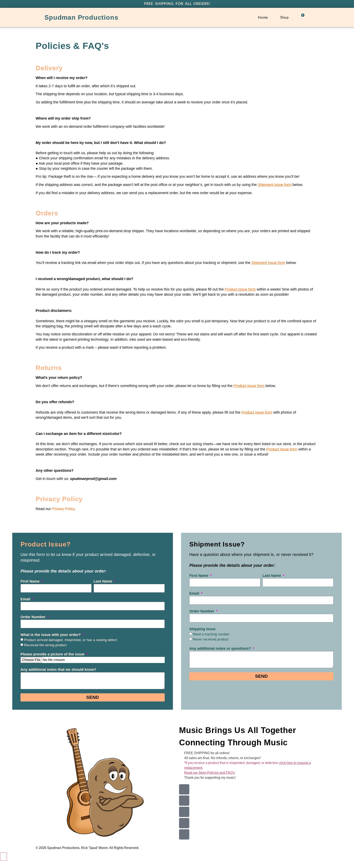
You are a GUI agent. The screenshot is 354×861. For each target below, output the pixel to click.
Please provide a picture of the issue (52, 654)
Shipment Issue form (268, 263)
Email (25, 599)
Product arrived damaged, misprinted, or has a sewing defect (70, 640)
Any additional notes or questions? (220, 648)
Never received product (211, 639)
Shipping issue (202, 629)
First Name (30, 581)
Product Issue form (249, 386)
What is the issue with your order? (51, 635)
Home (263, 17)
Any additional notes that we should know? (58, 670)
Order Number (33, 617)
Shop (284, 17)
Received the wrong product (45, 645)
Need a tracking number (211, 634)
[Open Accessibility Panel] (3, 856)
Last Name (103, 581)
